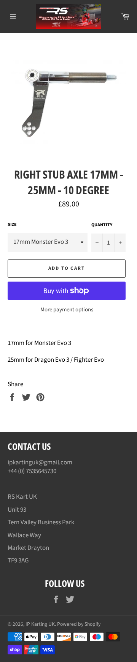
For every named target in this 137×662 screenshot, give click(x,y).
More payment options (66, 310)
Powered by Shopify (78, 624)
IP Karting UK (40, 624)
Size (12, 225)
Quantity (101, 225)
